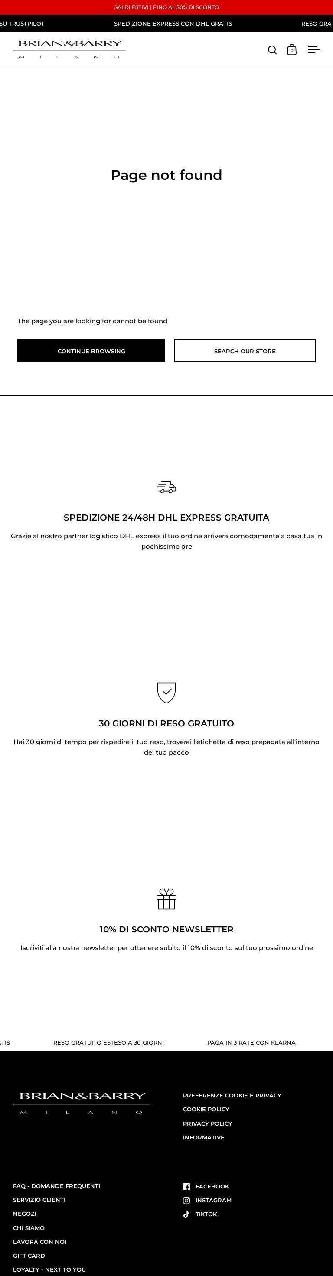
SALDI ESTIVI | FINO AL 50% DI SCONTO (166, 7)
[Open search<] (272, 49)
